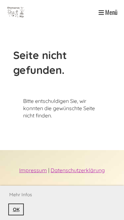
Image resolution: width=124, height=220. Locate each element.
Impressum (33, 170)
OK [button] (16, 209)
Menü (110, 12)
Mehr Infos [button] (20, 195)
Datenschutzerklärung (78, 170)
